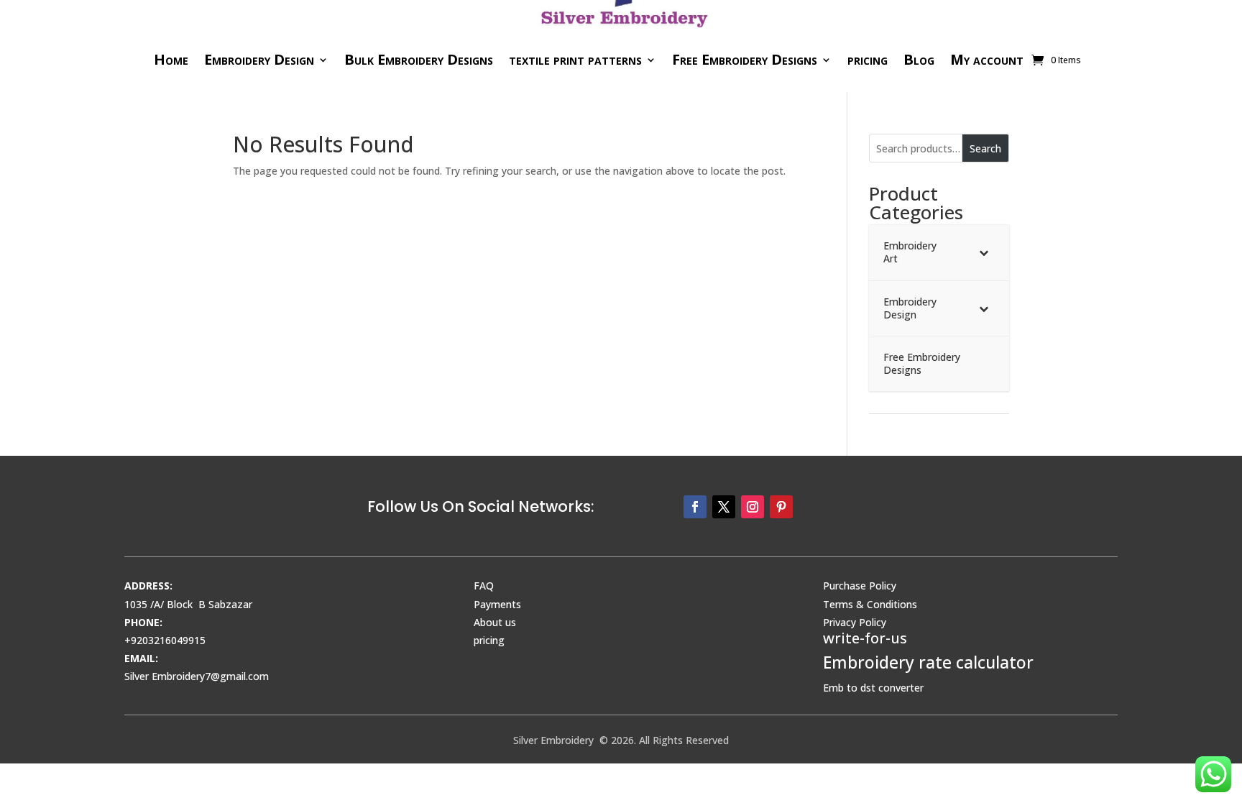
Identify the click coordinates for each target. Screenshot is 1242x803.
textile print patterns (575, 59)
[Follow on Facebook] (695, 506)
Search (985, 148)
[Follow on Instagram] (752, 506)
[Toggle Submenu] (984, 252)
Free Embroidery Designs (744, 59)
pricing (867, 59)
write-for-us (865, 638)
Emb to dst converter (873, 687)
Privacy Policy (854, 622)
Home (171, 59)
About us (495, 622)
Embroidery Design (259, 59)
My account (987, 59)
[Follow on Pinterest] (781, 506)
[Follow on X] (723, 506)
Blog (918, 59)
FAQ (484, 585)
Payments (497, 604)
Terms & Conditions (870, 604)
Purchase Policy (859, 585)
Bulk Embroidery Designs (418, 59)
